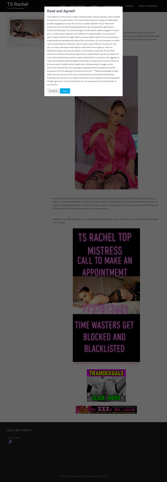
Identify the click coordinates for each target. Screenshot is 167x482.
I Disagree (53, 91)
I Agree (65, 91)
